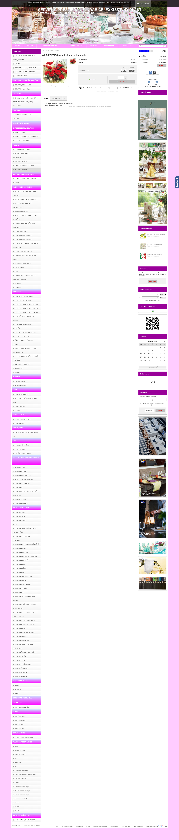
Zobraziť (162, 65)
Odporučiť (152, 281)
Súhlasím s (153, 404)
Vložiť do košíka (122, 82)
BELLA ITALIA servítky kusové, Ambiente (154, 255)
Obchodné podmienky (67, 826)
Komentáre (56, 98)
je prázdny (163, 56)
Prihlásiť (38, 825)
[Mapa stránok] (166, 826)
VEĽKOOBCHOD (126, 826)
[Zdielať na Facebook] (150, 72)
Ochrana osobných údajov (100, 826)
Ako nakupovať (79, 826)
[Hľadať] (164, 46)
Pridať (160, 410)
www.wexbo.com (28, 825)
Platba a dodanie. (114, 826)
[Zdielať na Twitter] (154, 72)
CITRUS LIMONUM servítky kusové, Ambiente (156, 235)
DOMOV (56, 826)
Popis (46, 98)
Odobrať (149, 410)
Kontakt (88, 826)
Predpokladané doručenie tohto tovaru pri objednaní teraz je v (109, 88)
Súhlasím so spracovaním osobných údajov (156, 404)
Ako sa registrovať (138, 826)
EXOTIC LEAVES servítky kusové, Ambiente (155, 245)
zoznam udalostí (153, 367)
